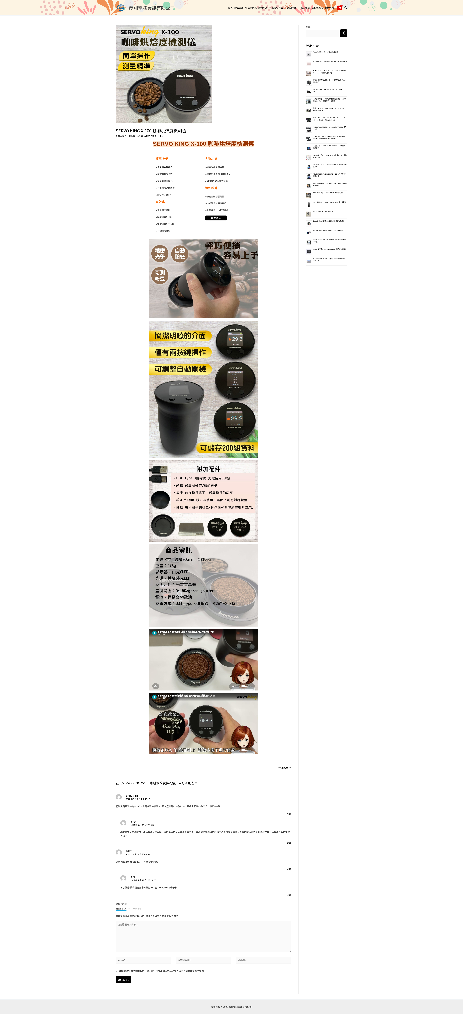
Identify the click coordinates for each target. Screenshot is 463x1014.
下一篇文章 (284, 767)
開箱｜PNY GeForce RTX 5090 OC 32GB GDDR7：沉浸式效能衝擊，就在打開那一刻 (329, 119)
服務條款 (329, 7)
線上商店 (291, 7)
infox (133, 821)
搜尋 (308, 27)
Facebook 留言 (135, 908)
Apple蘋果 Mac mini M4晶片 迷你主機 (325, 52)
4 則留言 (120, 135)
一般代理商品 (276, 7)
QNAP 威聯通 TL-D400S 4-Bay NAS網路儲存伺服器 (329, 249)
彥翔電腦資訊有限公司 (152, 7)
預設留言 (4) (121, 908)
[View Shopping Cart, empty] (339, 8)
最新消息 (263, 7)
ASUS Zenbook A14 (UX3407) (323, 212)
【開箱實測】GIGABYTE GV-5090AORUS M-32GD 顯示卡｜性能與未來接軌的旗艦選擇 (329, 138)
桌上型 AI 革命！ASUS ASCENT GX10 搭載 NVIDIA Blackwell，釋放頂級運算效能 (329, 72)
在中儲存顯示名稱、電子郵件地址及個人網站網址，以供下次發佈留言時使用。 (162, 970)
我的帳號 (305, 7)
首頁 (230, 7)
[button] (284, 7)
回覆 (289, 813)
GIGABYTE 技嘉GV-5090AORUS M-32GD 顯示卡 (329, 193)
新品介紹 (239, 7)
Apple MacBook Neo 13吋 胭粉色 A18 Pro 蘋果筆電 (330, 62)
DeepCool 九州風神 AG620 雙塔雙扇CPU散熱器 (328, 221)
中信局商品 (251, 7)
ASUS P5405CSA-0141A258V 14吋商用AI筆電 (328, 231)
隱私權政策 (317, 7)
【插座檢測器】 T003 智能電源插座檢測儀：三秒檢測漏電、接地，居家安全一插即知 (329, 100)
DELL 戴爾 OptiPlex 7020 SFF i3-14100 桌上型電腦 (329, 202)
